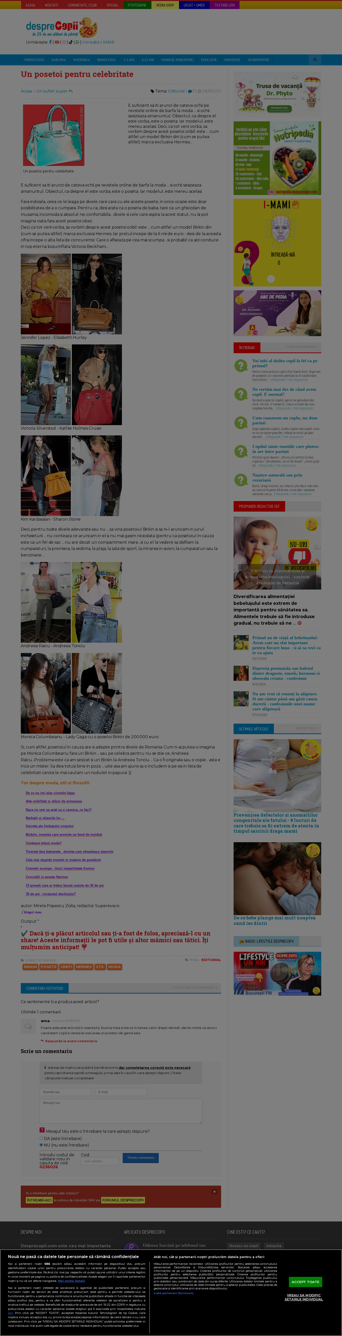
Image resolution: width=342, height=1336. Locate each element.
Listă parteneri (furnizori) (174, 1293)
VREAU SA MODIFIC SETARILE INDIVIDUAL (304, 1297)
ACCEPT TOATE (305, 1282)
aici (10, 1313)
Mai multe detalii (71, 1281)
